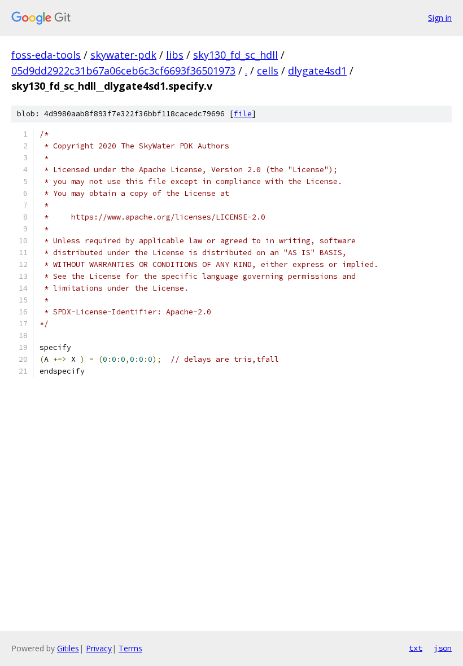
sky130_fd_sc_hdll (235, 55)
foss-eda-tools (46, 55)
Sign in (440, 17)
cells (267, 70)
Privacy (99, 648)
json (443, 648)
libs (175, 55)
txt (415, 648)
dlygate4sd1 (317, 70)
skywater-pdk (123, 55)
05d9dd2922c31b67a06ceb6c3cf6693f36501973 (123, 70)
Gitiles (68, 648)
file (243, 114)
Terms (130, 648)
